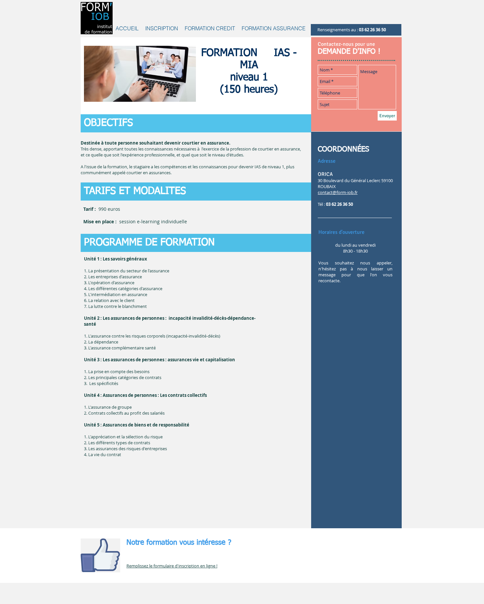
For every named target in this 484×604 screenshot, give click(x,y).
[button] (209, 28)
